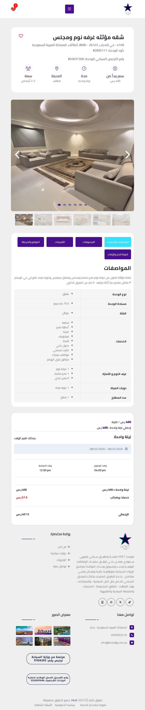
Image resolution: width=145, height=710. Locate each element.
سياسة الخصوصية (65, 705)
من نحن (62, 547)
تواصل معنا (59, 566)
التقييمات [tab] (60, 242)
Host (74, 700)
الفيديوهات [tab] (89, 242)
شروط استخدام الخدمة (93, 705)
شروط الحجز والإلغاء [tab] (118, 254)
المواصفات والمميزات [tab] (117, 242)
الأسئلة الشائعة (43, 705)
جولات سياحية (58, 553)
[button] (59, 205)
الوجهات (61, 560)
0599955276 (119, 634)
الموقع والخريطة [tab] (31, 242)
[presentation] (18, 154)
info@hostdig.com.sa (114, 642)
